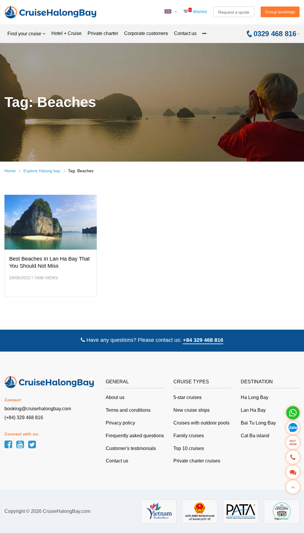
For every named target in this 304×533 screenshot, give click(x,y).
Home (10, 170)
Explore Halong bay (41, 170)
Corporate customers (146, 33)
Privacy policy (120, 422)
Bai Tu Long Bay (258, 422)
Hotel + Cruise (66, 33)
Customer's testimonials (131, 448)
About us (115, 397)
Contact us (185, 33)
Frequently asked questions (135, 435)
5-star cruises (187, 397)
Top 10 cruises (188, 448)
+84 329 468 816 (203, 340)
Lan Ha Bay (253, 410)
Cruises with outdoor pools (201, 422)
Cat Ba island (255, 435)
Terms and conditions (128, 410)
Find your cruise (24, 33)
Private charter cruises (196, 460)
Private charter (103, 33)
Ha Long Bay (254, 397)
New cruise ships (191, 410)
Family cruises (188, 435)
